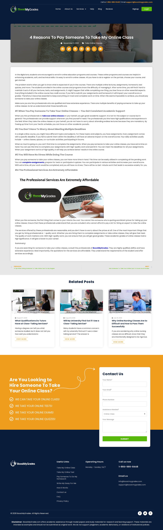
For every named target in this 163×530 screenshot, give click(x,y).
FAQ (58, 496)
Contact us (61, 492)
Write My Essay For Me (66, 483)
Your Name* (107, 380)
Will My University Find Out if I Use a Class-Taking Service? (81, 322)
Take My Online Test (65, 472)
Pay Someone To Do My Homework (67, 477)
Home (58, 9)
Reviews (109, 9)
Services (80, 9)
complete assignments (33, 162)
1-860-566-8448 (113, 2)
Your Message (108, 419)
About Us (69, 9)
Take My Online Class (66, 467)
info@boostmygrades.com (130, 481)
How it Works (62, 487)
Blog (100, 9)
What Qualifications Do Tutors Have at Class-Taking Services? (31, 322)
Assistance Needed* (111, 409)
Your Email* (107, 390)
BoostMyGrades (100, 248)
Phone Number (108, 400)
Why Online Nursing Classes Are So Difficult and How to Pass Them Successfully (129, 323)
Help (92, 9)
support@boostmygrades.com (139, 2)
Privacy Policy (63, 501)
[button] (62, 48)
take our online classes (53, 116)
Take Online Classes (93, 43)
